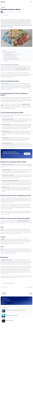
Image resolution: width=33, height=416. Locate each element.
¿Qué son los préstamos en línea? (8, 53)
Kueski (2, 227)
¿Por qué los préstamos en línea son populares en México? (11, 54)
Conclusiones (5, 60)
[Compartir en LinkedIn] (7, 15)
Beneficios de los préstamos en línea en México (14, 162)
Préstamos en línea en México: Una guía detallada (9, 64)
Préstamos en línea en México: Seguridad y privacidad (11, 58)
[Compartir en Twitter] (5, 15)
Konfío (2, 246)
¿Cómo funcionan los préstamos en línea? (9, 55)
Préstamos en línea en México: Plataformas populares (11, 59)
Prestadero (3, 237)
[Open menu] (31, 2)
